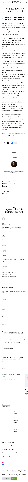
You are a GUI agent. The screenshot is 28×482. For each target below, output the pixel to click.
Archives (4, 404)
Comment (5, 299)
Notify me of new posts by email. (12, 342)
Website (4, 324)
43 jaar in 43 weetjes (8, 449)
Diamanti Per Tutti (9, 136)
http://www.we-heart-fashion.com (10, 240)
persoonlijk (16, 426)
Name (4, 309)
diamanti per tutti (20, 171)
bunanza (15, 409)
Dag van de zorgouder (8, 442)
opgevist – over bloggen (9, 446)
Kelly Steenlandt (14, 157)
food (14, 418)
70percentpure (9, 171)
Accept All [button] (14, 478)
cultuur (15, 413)
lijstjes (15, 424)
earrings (10, 106)
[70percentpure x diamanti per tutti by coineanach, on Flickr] (13, 17)
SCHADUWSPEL (14, 2)
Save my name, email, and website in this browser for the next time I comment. (13, 333)
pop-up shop (20, 38)
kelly (3, 223)
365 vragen (16, 404)
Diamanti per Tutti (7, 44)
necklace (4, 106)
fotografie (16, 420)
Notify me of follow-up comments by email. (14, 339)
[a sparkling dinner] (12, 375)
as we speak (16, 406)
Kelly (4, 255)
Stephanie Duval (13, 172)
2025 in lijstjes (6, 456)
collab (15, 411)
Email (4, 317)
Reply (4, 245)
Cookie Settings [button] (6, 478)
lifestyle (17, 154)
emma (15, 415)
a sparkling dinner (8, 380)
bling (15, 171)
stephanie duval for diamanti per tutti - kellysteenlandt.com (11, 274)
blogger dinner (17, 40)
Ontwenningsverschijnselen (10, 453)
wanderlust (16, 435)
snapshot (15, 429)
